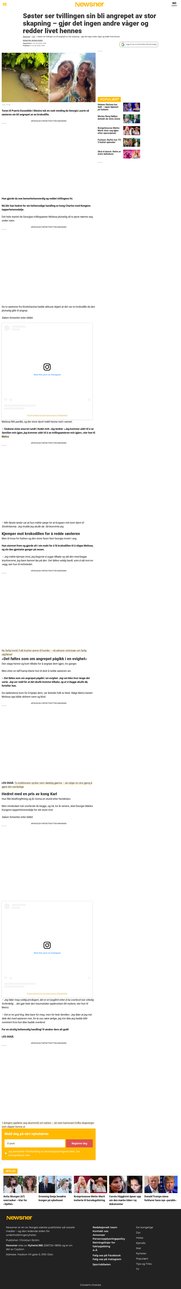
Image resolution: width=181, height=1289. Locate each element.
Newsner (26, 37)
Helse (139, 1237)
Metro (5, 436)
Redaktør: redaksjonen (33, 40)
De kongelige (144, 1227)
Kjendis (141, 1243)
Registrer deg (79, 1143)
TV (137, 1269)
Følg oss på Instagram (107, 1259)
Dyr (33, 37)
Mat (138, 1248)
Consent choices (90, 1284)
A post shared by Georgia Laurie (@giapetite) (47, 415)
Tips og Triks (144, 1263)
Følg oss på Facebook (107, 1255)
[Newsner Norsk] (89, 4)
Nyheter (141, 1253)
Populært (142, 1258)
